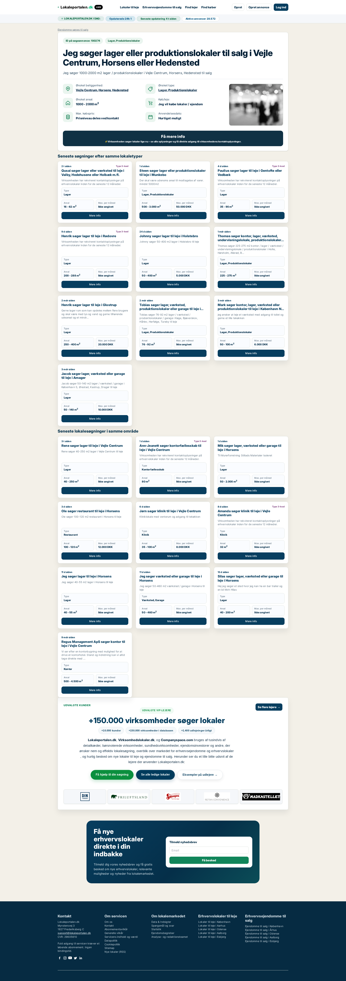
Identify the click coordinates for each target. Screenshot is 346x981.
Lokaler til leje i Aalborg (212, 933)
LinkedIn (81, 958)
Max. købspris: (85, 113)
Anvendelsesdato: (170, 113)
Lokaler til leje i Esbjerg (212, 936)
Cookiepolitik (112, 944)
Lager (162, 90)
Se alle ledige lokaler (155, 774)
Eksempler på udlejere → (200, 774)
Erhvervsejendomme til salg (162, 7)
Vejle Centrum (86, 90)
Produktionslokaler (182, 90)
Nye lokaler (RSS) (115, 951)
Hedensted (120, 90)
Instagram (65, 958)
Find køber (208, 7)
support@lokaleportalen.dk (74, 933)
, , (102, 90)
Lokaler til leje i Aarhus (211, 925)
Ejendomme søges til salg (73, 29)
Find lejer (191, 7)
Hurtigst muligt (169, 118)
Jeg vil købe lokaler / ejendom (180, 104)
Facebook (60, 958)
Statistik (156, 929)
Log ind (281, 7)
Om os (108, 921)
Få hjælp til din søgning (112, 774)
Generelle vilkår (114, 933)
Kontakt (109, 925)
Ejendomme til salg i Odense (262, 933)
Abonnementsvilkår (116, 929)
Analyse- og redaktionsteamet (169, 936)
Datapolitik (111, 940)
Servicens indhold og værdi (121, 936)
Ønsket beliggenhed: (89, 85)
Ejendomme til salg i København (264, 926)
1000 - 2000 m (87, 104)
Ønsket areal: (84, 99)
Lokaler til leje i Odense (212, 929)
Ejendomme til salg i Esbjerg (262, 941)
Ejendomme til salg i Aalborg (262, 937)
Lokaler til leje (129, 7)
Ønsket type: (166, 85)
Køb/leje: (164, 99)
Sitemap (109, 947)
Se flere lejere (269, 707)
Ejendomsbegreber (162, 933)
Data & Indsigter (161, 921)
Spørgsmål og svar (162, 925)
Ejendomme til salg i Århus (261, 929)
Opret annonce (259, 7)
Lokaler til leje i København (214, 921)
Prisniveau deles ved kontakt (97, 118)
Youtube (70, 958)
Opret (238, 7)
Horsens (105, 90)
